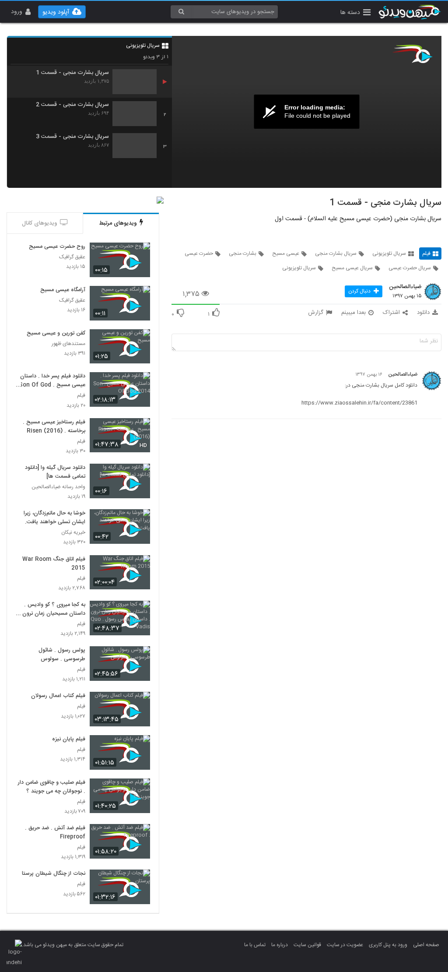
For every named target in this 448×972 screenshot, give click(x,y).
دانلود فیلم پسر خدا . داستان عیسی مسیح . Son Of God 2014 (52, 381)
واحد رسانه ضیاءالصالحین (58, 487)
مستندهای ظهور (68, 344)
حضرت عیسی (199, 253)
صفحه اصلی (426, 944)
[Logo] (412, 54)
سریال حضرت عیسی (409, 268)
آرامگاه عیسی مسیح (62, 290)
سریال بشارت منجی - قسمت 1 (72, 73)
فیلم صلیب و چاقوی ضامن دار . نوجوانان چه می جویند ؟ (51, 787)
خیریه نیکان (73, 532)
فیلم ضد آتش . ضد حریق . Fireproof (55, 833)
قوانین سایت (307, 944)
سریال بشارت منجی (336, 253)
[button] (355, 13)
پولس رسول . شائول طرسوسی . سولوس (61, 655)
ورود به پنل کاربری (388, 944)
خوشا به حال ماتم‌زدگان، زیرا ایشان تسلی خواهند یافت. (54, 518)
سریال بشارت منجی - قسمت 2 (72, 105)
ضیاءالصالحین (405, 287)
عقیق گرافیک (72, 257)
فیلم (426, 253)
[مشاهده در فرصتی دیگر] (139, 254)
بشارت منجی (242, 253)
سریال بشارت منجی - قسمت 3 (72, 137)
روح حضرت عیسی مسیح (57, 247)
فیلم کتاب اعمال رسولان (58, 696)
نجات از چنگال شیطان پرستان (51, 874)
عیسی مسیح (285, 253)
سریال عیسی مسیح (352, 268)
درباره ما (279, 944)
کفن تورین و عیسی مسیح (56, 333)
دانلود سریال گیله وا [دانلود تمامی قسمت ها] (55, 472)
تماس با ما (255, 944)
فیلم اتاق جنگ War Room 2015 (53, 564)
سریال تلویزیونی (143, 45)
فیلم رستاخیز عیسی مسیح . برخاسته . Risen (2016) (54, 427)
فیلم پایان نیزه (68, 739)
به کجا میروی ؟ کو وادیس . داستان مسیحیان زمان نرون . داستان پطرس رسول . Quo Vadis (52, 609)
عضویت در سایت (345, 944)
